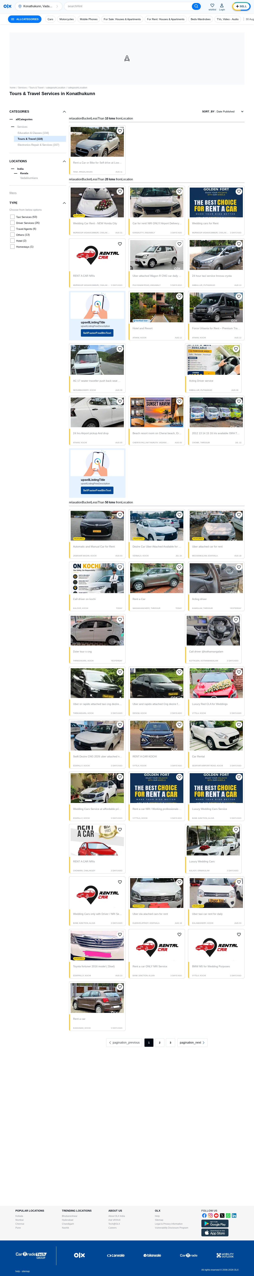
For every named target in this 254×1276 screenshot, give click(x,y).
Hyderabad (67, 1220)
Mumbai (19, 1220)
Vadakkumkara (29, 177)
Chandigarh (68, 1224)
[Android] (215, 1226)
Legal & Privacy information (169, 1224)
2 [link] (159, 1042)
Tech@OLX (114, 1224)
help (17, 1271)
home (13, 87)
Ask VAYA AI (114, 1220)
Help (157, 1216)
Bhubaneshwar (69, 1216)
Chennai (19, 1224)
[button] (57, 6)
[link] (192, 1042)
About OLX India (116, 1216)
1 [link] (149, 1042)
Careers (112, 1228)
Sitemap (159, 1220)
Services (22, 87)
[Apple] (215, 1235)
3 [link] (170, 1042)
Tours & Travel (36, 87)
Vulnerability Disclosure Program (171, 1228)
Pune (18, 1228)
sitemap (26, 1271)
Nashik (65, 1228)
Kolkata (19, 1216)
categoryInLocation (55, 87)
